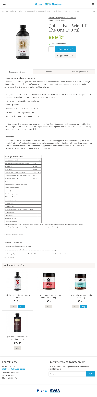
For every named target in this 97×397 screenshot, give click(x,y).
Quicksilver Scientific (62, 17)
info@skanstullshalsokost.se (13, 369)
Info (13, 306)
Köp (21, 306)
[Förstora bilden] (23, 41)
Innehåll (48, 72)
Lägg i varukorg (65, 49)
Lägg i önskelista (65, 56)
